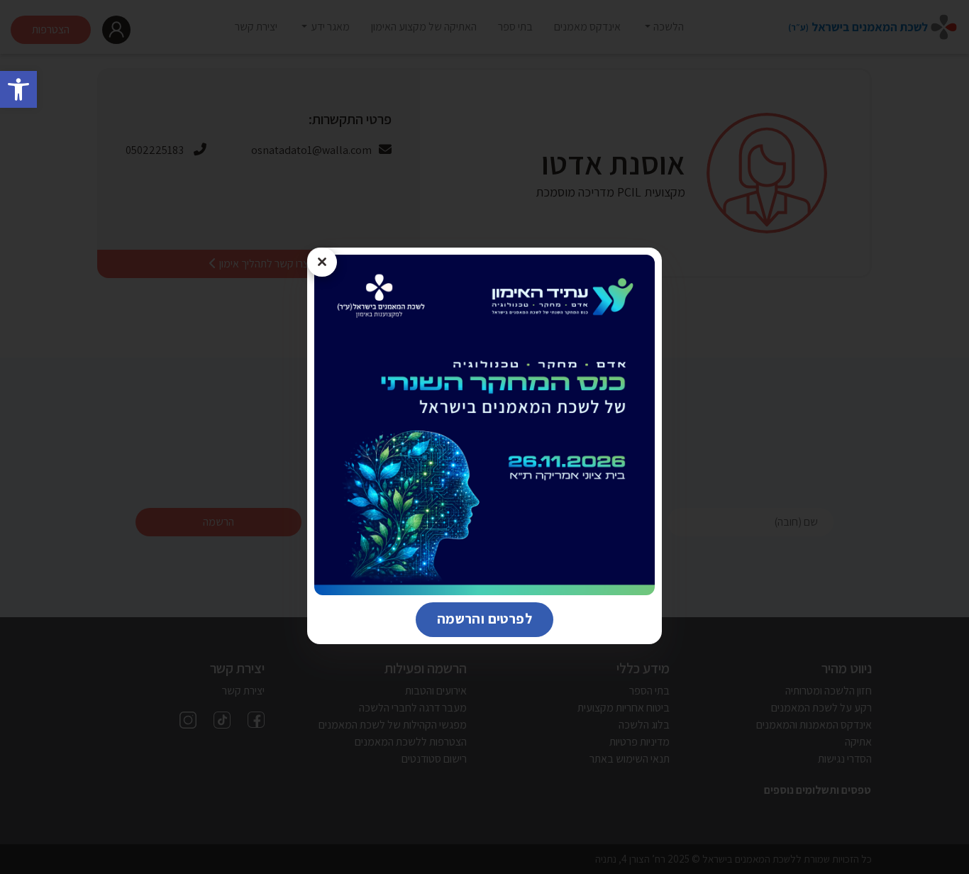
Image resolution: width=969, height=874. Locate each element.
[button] (18, 89)
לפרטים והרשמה (474, 618)
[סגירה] (322, 262)
